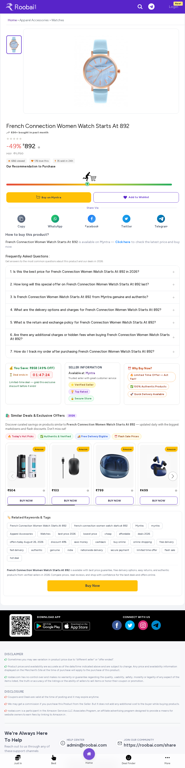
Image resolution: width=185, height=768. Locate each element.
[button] (172, 476)
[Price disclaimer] (39, 147)
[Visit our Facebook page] (117, 625)
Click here (123, 242)
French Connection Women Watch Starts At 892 (41, 242)
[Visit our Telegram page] (156, 625)
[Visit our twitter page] (130, 625)
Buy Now (26, 500)
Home (12, 20)
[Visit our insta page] (143, 625)
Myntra (90, 373)
